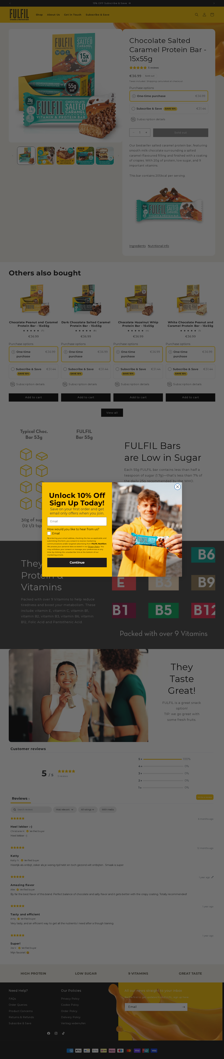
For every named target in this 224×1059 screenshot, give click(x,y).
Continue (77, 562)
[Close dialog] (177, 487)
